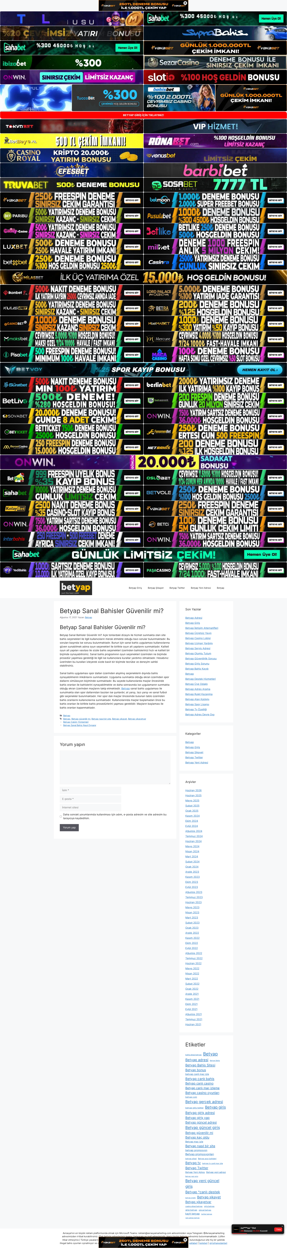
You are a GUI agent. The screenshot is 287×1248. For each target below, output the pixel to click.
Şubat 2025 (192, 805)
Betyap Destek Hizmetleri (200, 678)
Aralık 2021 (192, 993)
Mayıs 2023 (192, 907)
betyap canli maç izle (197, 1074)
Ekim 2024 (191, 820)
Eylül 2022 (191, 948)
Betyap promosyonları (199, 1154)
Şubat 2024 (192, 861)
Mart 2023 (191, 917)
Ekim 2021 (191, 1004)
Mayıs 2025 (192, 800)
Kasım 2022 (192, 937)
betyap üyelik (190, 1198)
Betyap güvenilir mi (80, 719)
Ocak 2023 (192, 927)
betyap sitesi (191, 1158)
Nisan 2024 (192, 851)
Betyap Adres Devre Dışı (200, 714)
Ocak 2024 (192, 866)
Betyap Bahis (215, 1061)
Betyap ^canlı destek (202, 1192)
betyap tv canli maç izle (212, 1163)
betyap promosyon (196, 1150)
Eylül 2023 (191, 887)
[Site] (71, 200)
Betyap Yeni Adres (195, 1172)
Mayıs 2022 (192, 968)
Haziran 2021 (193, 1024)
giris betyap (209, 1206)
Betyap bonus (195, 1070)
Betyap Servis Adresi (197, 648)
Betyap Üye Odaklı (196, 684)
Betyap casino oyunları (202, 1093)
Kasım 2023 (192, 876)
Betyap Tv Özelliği (196, 709)
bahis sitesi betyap (193, 1055)
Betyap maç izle (194, 1141)
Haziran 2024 (193, 841)
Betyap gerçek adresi (204, 1101)
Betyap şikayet (119, 719)
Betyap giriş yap (197, 1118)
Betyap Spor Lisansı (197, 704)
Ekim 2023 (191, 881)
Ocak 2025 (191, 810)
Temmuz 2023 (194, 897)
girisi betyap (191, 1210)
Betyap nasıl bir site (101, 719)
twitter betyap (206, 1214)
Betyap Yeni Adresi (201, 587)
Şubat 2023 (192, 922)
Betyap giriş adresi (200, 1113)
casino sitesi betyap (194, 1206)
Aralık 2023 (192, 871)
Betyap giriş (215, 1107)
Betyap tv (193, 1163)
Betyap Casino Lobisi (198, 638)
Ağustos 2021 (193, 1014)
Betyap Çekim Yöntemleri (75, 722)
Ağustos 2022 (193, 953)
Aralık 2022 (192, 932)
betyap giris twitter (194, 1108)
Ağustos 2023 (193, 892)
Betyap (220, 587)
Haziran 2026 (193, 790)
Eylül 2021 (191, 1009)
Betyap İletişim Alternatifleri (201, 628)
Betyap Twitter (177, 587)
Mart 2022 (191, 978)
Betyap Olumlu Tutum (198, 653)
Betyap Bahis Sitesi (200, 1065)
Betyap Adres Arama (197, 689)
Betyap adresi (196, 1060)
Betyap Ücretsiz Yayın (198, 633)
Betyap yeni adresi (216, 1172)
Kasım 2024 (192, 815)
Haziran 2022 (193, 963)
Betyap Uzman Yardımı (199, 643)
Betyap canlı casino (199, 1083)
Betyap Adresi (193, 617)
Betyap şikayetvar (137, 719)
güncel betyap (205, 1210)
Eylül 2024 (191, 826)
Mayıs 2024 (192, 846)
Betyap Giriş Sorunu (197, 663)
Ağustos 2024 (193, 831)
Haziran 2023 (193, 902)
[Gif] (143, 277)
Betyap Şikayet (156, 587)
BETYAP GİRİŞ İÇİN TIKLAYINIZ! (143, 115)
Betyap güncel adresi (201, 1122)
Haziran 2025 (193, 795)
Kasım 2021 (192, 999)
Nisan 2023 (192, 912)
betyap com (191, 1097)
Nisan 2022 (192, 973)
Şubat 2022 (192, 983)
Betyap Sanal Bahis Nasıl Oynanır (79, 725)
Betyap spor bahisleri (207, 1158)
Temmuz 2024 (194, 836)
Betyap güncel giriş (202, 1127)
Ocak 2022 (191, 988)
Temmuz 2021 (193, 1019)
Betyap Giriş (135, 587)
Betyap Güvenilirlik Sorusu (201, 658)
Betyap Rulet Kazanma (199, 694)
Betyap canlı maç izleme (202, 1088)
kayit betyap (192, 1213)
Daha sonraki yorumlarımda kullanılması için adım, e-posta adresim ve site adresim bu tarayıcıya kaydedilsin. (115, 816)
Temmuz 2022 (194, 958)
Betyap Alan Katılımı (197, 699)
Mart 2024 (191, 856)
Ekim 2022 (191, 943)
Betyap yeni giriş (191, 1176)
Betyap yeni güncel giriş (202, 1183)
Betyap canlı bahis (199, 1079)
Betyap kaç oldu (197, 1137)
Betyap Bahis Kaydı (197, 668)
